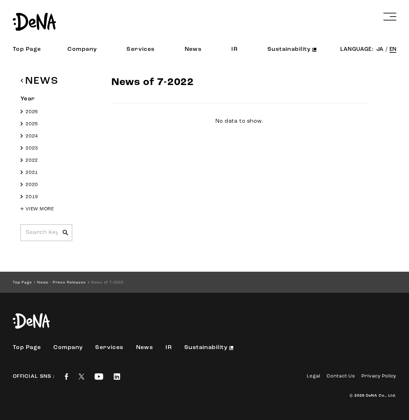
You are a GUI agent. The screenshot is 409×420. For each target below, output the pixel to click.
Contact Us (341, 376)
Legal (313, 376)
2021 (32, 172)
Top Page (27, 49)
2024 (32, 136)
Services (141, 49)
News (193, 49)
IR (234, 49)
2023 (32, 148)
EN (393, 49)
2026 (32, 112)
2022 (32, 160)
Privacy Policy (379, 376)
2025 (32, 124)
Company (82, 49)
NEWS (41, 81)
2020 (32, 185)
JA (380, 49)
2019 (32, 197)
